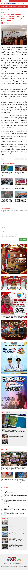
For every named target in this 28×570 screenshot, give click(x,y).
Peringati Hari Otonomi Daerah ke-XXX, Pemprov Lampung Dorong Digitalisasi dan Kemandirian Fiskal (17, 528)
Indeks (10, 563)
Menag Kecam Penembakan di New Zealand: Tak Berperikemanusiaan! (14, 491)
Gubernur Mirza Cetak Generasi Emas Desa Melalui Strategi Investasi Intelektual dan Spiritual (21, 174)
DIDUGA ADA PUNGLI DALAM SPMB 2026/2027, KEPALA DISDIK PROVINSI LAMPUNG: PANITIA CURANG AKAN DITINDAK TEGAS (17, 522)
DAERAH (2, 12)
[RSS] (20, 560)
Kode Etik (15, 563)
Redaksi (5, 563)
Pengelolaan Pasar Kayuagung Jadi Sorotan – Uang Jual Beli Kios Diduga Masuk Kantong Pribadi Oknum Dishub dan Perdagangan (17, 534)
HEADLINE (7, 12)
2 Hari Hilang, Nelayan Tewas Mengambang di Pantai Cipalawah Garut (15, 496)
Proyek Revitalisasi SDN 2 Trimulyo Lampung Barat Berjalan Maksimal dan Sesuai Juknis (20, 187)
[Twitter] (11, 560)
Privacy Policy (21, 563)
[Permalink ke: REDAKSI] (2, 23)
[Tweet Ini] (18, 159)
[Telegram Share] (23, 159)
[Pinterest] (13, 560)
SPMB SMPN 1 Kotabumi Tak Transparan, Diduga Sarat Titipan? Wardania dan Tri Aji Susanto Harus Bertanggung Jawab (7, 481)
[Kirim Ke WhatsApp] (26, 159)
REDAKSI (5, 22)
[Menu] (2, 3)
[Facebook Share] (16, 159)
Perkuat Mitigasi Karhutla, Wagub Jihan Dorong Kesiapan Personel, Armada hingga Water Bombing (21, 200)
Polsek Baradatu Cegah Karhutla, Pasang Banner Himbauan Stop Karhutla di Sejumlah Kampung (7, 200)
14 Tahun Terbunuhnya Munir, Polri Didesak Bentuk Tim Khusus (15, 501)
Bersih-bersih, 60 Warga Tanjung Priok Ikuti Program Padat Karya (15, 505)
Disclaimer (16, 564)
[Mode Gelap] (24, 3)
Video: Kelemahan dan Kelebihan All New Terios (14, 513)
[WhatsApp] (18, 560)
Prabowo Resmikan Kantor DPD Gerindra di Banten (15, 509)
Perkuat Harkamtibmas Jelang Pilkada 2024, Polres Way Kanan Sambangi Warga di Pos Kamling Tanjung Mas (16, 546)
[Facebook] (8, 560)
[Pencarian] (26, 3)
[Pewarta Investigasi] (9, 3)
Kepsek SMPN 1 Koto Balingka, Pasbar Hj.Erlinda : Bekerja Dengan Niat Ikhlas (21, 481)
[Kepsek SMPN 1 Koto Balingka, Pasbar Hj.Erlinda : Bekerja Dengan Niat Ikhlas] (21, 475)
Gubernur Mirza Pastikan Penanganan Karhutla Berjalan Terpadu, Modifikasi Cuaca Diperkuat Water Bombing (7, 174)
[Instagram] (15, 560)
